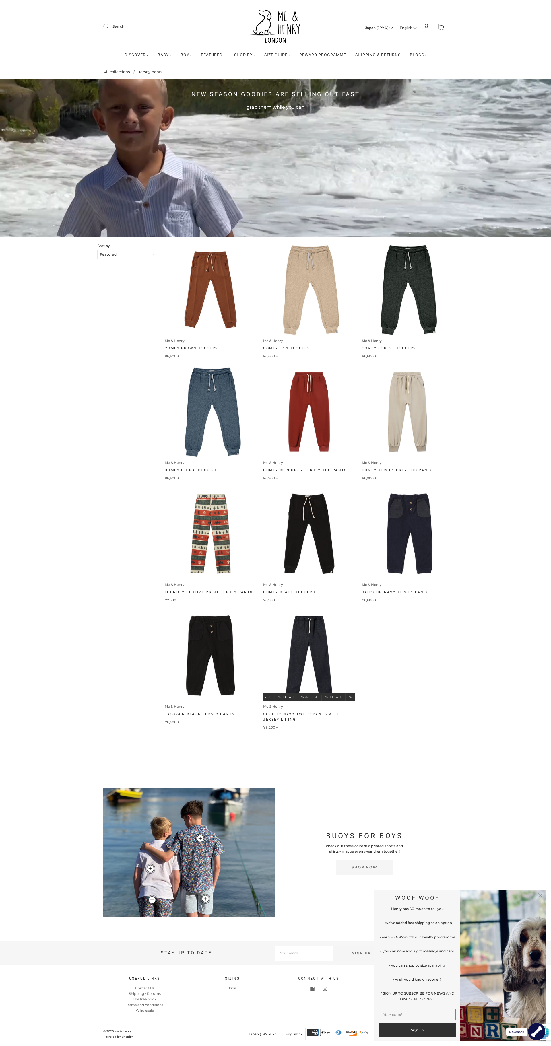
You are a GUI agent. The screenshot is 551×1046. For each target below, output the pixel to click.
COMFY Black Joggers (289, 592)
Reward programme (322, 55)
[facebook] (312, 989)
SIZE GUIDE (276, 55)
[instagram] (325, 989)
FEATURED (211, 55)
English (406, 28)
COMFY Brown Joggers (191, 348)
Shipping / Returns (145, 993)
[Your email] (304, 953)
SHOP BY (243, 55)
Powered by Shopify (118, 1037)
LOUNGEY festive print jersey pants (209, 592)
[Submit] (109, 26)
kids (232, 988)
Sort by (104, 246)
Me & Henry (175, 341)
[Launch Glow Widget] (536, 1031)
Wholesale (145, 1010)
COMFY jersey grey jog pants (397, 470)
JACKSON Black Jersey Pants (199, 714)
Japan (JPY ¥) (377, 28)
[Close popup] (540, 896)
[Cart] (440, 28)
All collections (116, 71)
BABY (163, 55)
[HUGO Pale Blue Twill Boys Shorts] (205, 899)
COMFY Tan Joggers (286, 348)
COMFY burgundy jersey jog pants (305, 470)
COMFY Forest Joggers (389, 348)
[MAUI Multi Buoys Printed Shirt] (200, 838)
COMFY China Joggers (191, 470)
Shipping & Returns (378, 55)
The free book (144, 999)
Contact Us (144, 988)
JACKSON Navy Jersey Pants (395, 592)
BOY (185, 55)
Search (118, 26)
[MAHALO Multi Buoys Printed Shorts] (152, 900)
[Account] (426, 28)
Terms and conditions (144, 1005)
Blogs (417, 55)
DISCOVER (135, 55)
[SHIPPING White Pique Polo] (150, 868)
